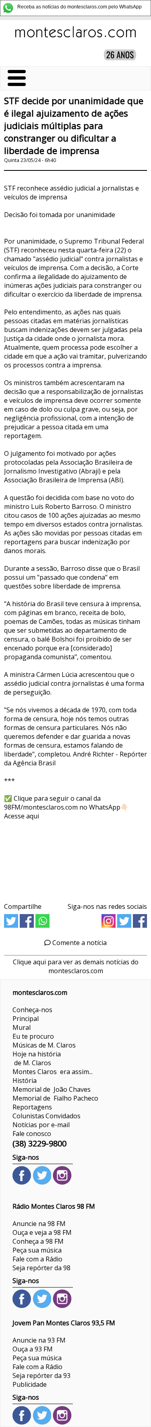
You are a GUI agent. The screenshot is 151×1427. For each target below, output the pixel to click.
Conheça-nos (32, 1009)
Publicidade (29, 1384)
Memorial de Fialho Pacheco (55, 1098)
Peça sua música (37, 1250)
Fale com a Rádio (37, 1259)
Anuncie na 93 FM (39, 1340)
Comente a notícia (79, 942)
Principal (25, 1018)
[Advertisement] (75, 858)
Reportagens (32, 1107)
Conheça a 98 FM (38, 1241)
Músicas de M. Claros (44, 1045)
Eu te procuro (33, 1036)
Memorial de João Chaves (51, 1089)
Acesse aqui (21, 816)
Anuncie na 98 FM (39, 1223)
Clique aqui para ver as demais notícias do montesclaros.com (76, 966)
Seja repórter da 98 (41, 1267)
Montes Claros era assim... (52, 1071)
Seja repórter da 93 (41, 1375)
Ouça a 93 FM (32, 1349)
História (24, 1080)
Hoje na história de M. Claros (36, 1058)
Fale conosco (31, 1133)
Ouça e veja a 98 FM (42, 1232)
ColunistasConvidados (46, 1115)
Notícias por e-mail (41, 1124)
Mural (21, 1027)
